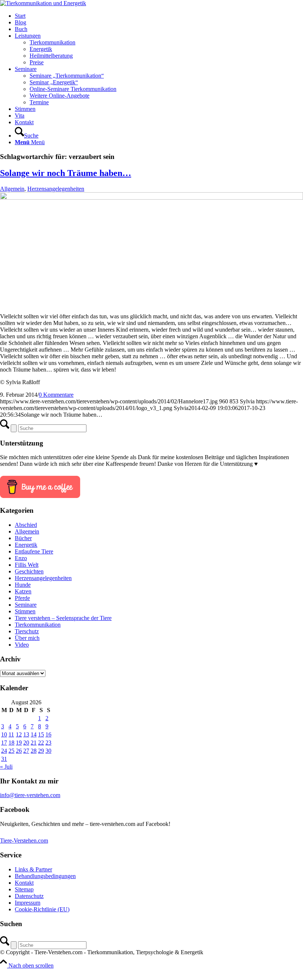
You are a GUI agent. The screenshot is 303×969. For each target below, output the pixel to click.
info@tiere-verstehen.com (30, 795)
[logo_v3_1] (43, 3)
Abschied (26, 525)
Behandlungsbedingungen (45, 876)
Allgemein (12, 189)
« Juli (6, 766)
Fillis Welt (26, 565)
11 (11, 734)
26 (19, 751)
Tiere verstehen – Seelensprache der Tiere (63, 618)
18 (11, 742)
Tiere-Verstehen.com (24, 840)
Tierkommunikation (38, 624)
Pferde (22, 598)
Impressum (27, 902)
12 (19, 734)
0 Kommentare (56, 395)
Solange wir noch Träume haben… (65, 173)
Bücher (23, 538)
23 (48, 742)
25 (11, 751)
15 (41, 734)
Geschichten (29, 571)
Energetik (26, 545)
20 (26, 742)
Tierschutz (27, 631)
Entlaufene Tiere (34, 551)
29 (41, 751)
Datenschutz (29, 896)
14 (34, 734)
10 (4, 734)
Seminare (26, 605)
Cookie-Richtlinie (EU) (42, 909)
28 (34, 751)
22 (41, 742)
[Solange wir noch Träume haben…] (151, 197)
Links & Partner (33, 869)
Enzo (21, 558)
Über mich (27, 638)
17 (4, 742)
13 (26, 734)
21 (34, 742)
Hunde (23, 585)
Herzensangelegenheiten (55, 189)
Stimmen (25, 611)
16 (48, 734)
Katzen (23, 591)
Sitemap (24, 889)
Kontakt (24, 883)
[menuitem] (159, 16)
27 (26, 751)
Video (22, 644)
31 (4, 759)
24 (4, 751)
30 (48, 751)
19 (19, 742)
